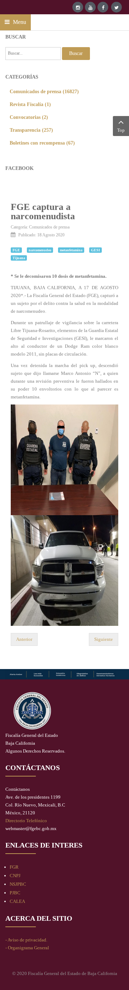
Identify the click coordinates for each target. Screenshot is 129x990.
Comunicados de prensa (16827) (44, 91)
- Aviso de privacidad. (26, 940)
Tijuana (19, 258)
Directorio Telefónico (26, 820)
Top (121, 130)
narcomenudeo (40, 250)
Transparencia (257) (31, 130)
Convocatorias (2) (29, 117)
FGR (14, 867)
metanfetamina (71, 250)
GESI (95, 250)
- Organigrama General (27, 947)
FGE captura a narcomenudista (43, 211)
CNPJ (15, 875)
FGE (16, 250)
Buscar (76, 53)
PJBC (15, 892)
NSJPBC (18, 884)
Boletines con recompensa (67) (42, 143)
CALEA (17, 901)
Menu (18, 22)
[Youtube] (90, 7)
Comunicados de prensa (49, 227)
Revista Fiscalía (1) (30, 104)
